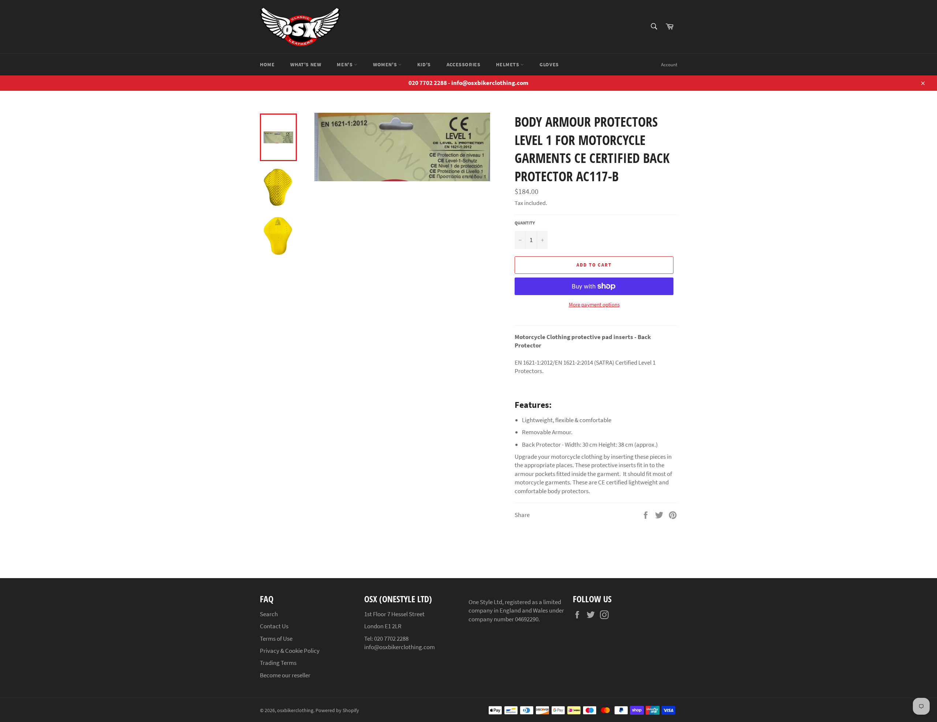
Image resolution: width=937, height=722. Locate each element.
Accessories (464, 64)
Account (669, 65)
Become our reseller (285, 675)
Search (269, 614)
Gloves (549, 64)
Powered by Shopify (337, 710)
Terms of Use (276, 638)
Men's (345, 64)
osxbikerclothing (295, 710)
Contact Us (274, 626)
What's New (305, 64)
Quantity (525, 223)
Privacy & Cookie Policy (290, 651)
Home (267, 64)
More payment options (594, 304)
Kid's (424, 64)
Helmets (508, 64)
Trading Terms (278, 663)
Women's (385, 64)
